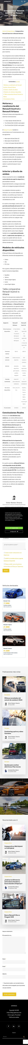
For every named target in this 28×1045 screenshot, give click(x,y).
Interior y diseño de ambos (10, 89)
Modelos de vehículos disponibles (12, 92)
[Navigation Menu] (24, 1)
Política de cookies (14, 1017)
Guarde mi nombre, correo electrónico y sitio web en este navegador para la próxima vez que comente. (14, 985)
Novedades (7, 695)
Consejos (6, 728)
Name (4, 959)
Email (4, 966)
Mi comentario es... (7, 935)
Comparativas (14, 7)
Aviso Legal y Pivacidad (14, 1015)
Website (4, 974)
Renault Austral (8, 130)
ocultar (17, 81)
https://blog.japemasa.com (14, 1012)
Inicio (4, 31)
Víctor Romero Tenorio (15, 18)
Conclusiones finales (9, 99)
